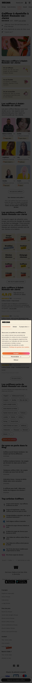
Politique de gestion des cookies (19, 347)
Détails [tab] (15, 326)
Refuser (16, 360)
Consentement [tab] (6, 326)
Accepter (16, 353)
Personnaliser (15, 356)
